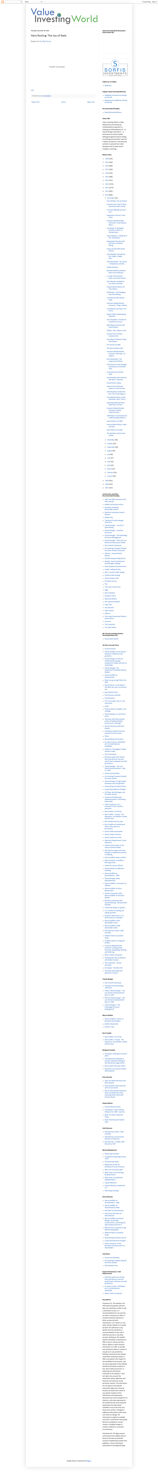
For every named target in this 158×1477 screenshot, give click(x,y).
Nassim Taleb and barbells (113, 832)
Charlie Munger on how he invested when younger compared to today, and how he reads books (116, 662)
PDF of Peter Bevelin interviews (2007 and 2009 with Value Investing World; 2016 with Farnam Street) (115, 1094)
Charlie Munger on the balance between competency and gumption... (115, 654)
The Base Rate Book (111, 1162)
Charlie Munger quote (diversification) (112, 880)
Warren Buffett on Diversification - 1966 (112, 875)
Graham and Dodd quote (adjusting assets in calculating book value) (115, 799)
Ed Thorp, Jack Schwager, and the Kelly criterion (115, 793)
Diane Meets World (111, 639)
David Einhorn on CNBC (115, 421)
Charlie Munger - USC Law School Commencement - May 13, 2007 (115, 769)
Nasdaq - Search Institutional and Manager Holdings (115, 562)
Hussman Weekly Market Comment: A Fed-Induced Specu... (116, 223)
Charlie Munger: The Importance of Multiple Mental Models (115, 670)
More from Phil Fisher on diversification (113, 1215)
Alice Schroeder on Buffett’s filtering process (114, 862)
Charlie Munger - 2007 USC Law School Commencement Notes (115, 542)
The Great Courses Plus (112, 587)
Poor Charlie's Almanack (113, 545)
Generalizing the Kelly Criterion (115, 786)
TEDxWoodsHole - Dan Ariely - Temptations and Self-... (117, 263)
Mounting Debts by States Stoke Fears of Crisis (116, 404)
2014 (107, 180)
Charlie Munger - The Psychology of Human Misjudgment (116, 537)
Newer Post (35, 102)
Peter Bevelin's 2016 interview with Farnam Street (115, 1087)
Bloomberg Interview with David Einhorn (116, 326)
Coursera (108, 621)
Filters (107, 736)
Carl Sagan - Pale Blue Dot (114, 968)
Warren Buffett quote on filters (115, 857)
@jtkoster (108, 86)
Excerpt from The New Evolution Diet (114, 335)
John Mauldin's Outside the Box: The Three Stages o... (117, 393)
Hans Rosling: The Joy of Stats (117, 201)
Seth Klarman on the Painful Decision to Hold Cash (114, 1138)
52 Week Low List (111, 581)
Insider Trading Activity (112, 569)
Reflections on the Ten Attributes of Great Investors (115, 1166)
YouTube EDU (109, 608)
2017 (107, 169)
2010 (107, 195)
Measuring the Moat (112, 1154)
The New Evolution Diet (115, 348)
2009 (107, 481)
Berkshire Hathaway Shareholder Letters (112, 509)
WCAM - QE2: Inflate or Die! (116, 331)
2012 (107, 188)
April (109, 465)
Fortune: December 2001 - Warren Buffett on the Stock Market (114, 896)
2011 (107, 191)
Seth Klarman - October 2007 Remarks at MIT (115, 1143)
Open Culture (109, 611)
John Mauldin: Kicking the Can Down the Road (115, 283)
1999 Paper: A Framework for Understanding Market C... (117, 417)
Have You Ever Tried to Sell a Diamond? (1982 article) (116, 205)
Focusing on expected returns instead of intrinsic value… (115, 732)
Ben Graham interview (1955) (115, 1066)
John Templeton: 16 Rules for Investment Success (117, 321)
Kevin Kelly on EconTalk (114, 430)
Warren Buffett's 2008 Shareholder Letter (112, 927)
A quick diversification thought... (116, 789)
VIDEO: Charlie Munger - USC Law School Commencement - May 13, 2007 (115, 993)
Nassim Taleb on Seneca (113, 834)
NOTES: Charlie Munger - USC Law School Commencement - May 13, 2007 (115, 1000)
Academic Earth (110, 596)
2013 (107, 184)
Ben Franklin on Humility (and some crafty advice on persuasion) (115, 827)
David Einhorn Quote (114, 383)
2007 (107, 488)
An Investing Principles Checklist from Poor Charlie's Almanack (116, 550)
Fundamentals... (110, 698)
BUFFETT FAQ (109, 1027)
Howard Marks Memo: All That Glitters (116, 288)
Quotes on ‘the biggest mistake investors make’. (115, 750)
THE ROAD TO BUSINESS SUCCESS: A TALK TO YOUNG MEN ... (115, 230)
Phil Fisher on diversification (114, 1211)
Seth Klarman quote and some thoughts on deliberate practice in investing (116, 853)
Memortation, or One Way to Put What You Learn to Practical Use (116, 687)
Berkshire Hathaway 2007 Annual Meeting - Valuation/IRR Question (116, 903)
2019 (107, 162)
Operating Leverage (111, 1191)
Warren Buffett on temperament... (111, 676)
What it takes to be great (113, 955)
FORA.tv (107, 614)
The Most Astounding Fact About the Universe (114, 972)
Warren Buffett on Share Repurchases (113, 890)
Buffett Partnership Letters (114, 505)
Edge (106, 590)
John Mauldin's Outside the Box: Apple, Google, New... (116, 256)
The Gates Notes (110, 627)
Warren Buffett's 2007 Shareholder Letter (112, 922)
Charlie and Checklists (112, 773)
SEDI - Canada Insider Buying (114, 572)
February (110, 473)
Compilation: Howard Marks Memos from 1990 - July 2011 (115, 1111)
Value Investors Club (112, 578)
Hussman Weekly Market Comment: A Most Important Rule (115, 410)
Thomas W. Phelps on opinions (115, 908)
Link (32, 90)
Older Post (90, 102)
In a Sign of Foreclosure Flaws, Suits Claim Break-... (117, 277)
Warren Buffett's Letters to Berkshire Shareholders (114, 1020)
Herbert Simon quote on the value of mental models (114, 846)
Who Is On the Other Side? (114, 1170)
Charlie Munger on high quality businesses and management (115, 782)
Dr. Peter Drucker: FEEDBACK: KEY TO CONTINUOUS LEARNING (115, 744)
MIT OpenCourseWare (112, 602)
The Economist (110, 624)
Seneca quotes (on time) (113, 837)
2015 (107, 177)
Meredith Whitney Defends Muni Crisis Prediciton (116, 272)
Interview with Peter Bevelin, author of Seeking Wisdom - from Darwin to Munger (115, 721)
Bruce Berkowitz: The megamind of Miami (115, 360)
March (109, 469)
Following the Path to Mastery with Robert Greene (115, 959)
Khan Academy (110, 593)
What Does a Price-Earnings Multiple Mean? (114, 1174)
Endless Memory (112, 267)
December (111, 198)
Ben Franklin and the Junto (114, 822)
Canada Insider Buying (112, 575)
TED (106, 584)
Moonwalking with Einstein (114, 739)
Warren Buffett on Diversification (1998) (112, 1207)
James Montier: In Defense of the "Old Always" (117, 237)
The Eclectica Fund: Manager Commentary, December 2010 (117, 367)
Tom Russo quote (110, 754)
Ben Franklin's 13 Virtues (113, 811)
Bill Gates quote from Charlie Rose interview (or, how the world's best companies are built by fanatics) (116, 760)
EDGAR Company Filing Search (115, 558)
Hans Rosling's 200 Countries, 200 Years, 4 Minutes (117, 379)
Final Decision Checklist (112, 695)
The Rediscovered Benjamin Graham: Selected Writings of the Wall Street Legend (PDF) (115, 1061)
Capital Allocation (111, 1183)
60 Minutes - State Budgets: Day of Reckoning (116, 293)
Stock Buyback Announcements (115, 566)
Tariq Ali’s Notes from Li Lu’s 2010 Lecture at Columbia (114, 917)
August (109, 451)
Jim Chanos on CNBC (114, 345)
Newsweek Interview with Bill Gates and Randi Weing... (116, 243)
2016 (107, 173)
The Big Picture (45, 41)
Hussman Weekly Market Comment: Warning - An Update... (116, 354)
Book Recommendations (113, 112)
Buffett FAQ (109, 518)
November (111, 440)
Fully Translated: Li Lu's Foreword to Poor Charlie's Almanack (114, 807)
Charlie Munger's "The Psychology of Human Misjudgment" (112, 1007)
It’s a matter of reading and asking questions (114, 912)
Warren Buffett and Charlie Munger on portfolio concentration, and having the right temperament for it (115, 1222)
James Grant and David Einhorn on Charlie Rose (116, 387)
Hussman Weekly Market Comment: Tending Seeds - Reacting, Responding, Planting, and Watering (116, 949)
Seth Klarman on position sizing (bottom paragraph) (115, 1229)
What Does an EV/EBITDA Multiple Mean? (114, 1179)
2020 (107, 159)
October (110, 444)
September (111, 447)
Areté (107, 706)
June (109, 458)
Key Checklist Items (111, 692)
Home (63, 102)
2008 (107, 484)
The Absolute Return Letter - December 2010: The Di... (117, 398)
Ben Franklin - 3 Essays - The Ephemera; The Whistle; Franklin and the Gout (116, 817)
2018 (107, 166)
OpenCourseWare (111, 599)
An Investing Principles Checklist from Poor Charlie (116, 777)
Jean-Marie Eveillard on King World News (116, 340)
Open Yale (108, 605)
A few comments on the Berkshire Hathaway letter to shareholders (115, 1246)
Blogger (88, 1461)
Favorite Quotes (110, 649)
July (108, 454)
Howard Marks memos (112, 1107)
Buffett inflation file (111, 1024)
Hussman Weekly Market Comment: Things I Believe (117, 304)
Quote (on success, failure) (114, 866)
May (109, 462)
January (110, 476)
